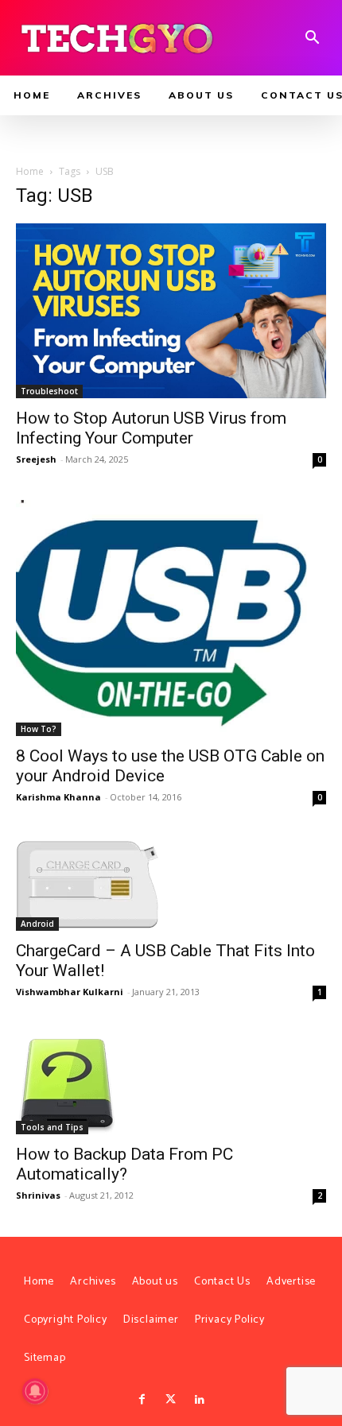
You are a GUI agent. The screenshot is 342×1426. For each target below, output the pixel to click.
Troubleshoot (49, 391)
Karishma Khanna (58, 797)
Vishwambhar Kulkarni (69, 992)
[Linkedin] (199, 1399)
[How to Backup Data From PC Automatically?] (171, 1083)
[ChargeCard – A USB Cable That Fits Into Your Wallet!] (171, 884)
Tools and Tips (52, 1127)
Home (30, 171)
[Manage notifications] (35, 1391)
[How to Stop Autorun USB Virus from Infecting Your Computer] (171, 310)
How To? (38, 728)
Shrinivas (38, 1195)
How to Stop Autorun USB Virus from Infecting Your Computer (151, 428)
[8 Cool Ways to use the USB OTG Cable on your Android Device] (171, 618)
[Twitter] (171, 1399)
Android (37, 923)
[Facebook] (141, 1399)
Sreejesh (36, 459)
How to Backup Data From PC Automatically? (124, 1164)
